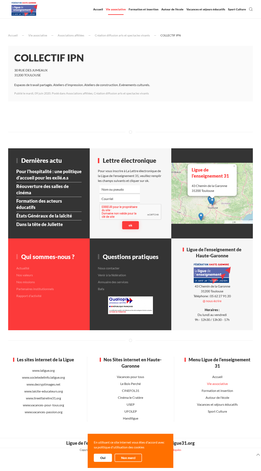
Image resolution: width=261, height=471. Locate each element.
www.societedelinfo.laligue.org (43, 377)
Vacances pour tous (130, 377)
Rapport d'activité (28, 296)
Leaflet (228, 222)
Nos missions (25, 282)
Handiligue (130, 418)
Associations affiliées (71, 35)
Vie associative (116, 9)
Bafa (101, 289)
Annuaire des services (113, 282)
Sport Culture (237, 9)
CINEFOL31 (130, 390)
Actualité (22, 268)
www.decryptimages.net (43, 384)
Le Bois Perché (130, 384)
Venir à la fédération (112, 275)
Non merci (128, 458)
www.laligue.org (43, 370)
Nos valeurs (24, 275)
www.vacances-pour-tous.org (43, 405)
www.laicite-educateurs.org (43, 391)
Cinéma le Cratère (130, 397)
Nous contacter (108, 268)
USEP (130, 404)
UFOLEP (130, 411)
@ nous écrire (212, 301)
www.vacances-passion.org (43, 412)
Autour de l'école (172, 9)
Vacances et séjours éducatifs (205, 9)
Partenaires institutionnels (35, 289)
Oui (102, 458)
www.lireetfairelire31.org (43, 398)
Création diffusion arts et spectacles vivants (122, 35)
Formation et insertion (143, 9)
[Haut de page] (258, 455)
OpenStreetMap (244, 222)
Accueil (98, 9)
